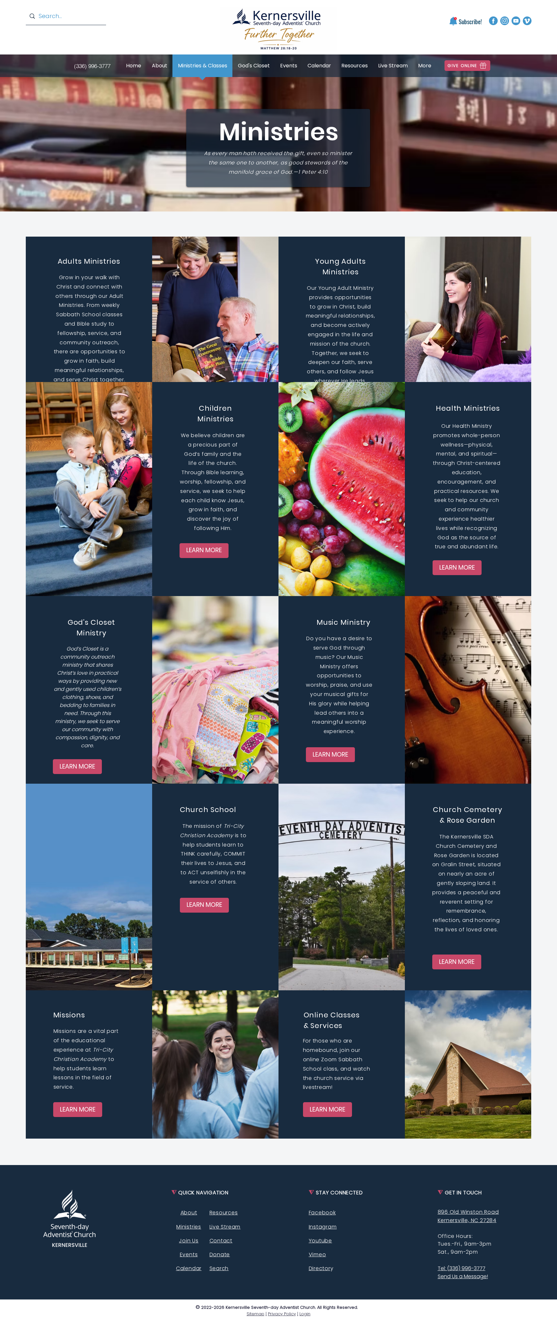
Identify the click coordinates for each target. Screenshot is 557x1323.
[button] (453, 21)
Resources (224, 1212)
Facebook (322, 1212)
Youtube (320, 1240)
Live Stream (225, 1226)
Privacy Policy (282, 1314)
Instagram (323, 1226)
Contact (221, 1240)
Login (304, 1314)
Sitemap (255, 1314)
